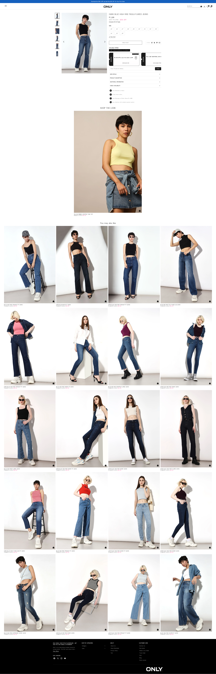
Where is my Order (144, 650)
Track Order (142, 653)
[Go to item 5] (57, 46)
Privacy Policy (114, 650)
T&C (112, 653)
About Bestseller (115, 648)
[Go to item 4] (57, 39)
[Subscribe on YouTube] (65, 658)
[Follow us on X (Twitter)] (58, 658)
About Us (113, 646)
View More (56, 651)
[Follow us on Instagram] (61, 658)
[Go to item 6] (57, 54)
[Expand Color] (105, 648)
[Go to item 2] (57, 23)
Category (84, 646)
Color (83, 648)
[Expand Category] (105, 646)
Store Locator (142, 660)
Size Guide (142, 648)
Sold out (125, 42)
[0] (208, 7)
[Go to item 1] (57, 16)
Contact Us (142, 646)
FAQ (140, 655)
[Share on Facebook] (152, 42)
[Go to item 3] (57, 31)
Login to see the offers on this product (119, 50)
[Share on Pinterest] (157, 42)
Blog (140, 657)
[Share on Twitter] (154, 42)
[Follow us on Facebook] (54, 658)
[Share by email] (159, 42)
